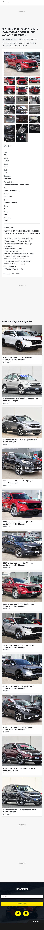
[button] (9, 81)
